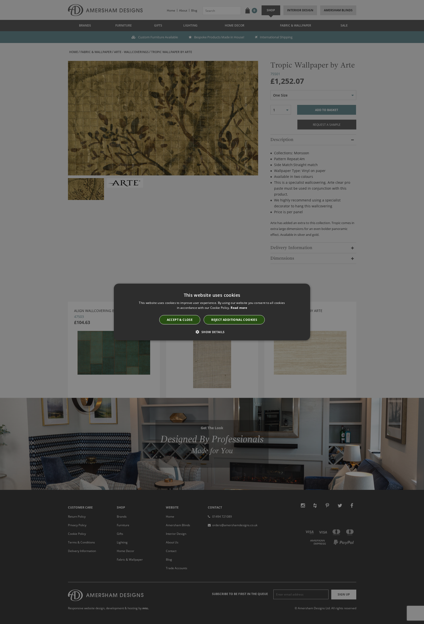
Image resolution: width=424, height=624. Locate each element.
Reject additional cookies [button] (234, 319)
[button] (212, 331)
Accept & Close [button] (180, 319)
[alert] (212, 312)
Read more (239, 308)
